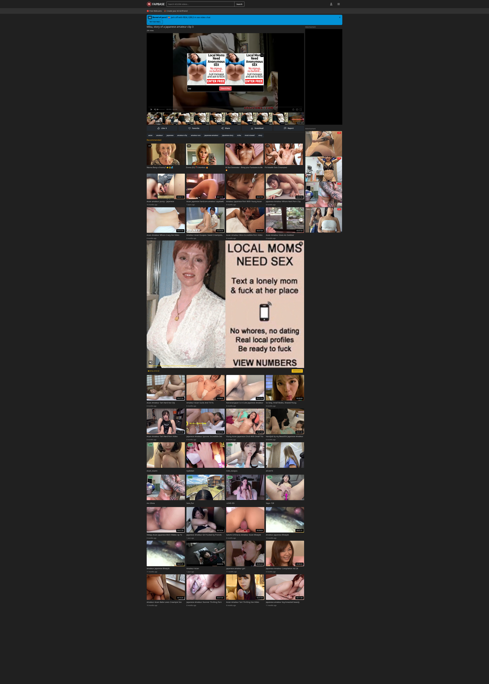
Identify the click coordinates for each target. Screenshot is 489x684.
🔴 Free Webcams (154, 11)
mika (239, 135)
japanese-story (227, 135)
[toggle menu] (325, 4)
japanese (170, 135)
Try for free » (155, 22)
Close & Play (225, 88)
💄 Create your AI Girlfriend (176, 11)
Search (239, 4)
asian (150, 135)
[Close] (340, 17)
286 (150, 30)
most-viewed (250, 135)
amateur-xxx (196, 135)
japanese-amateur (211, 135)
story (260, 135)
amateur (159, 135)
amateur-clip (182, 135)
